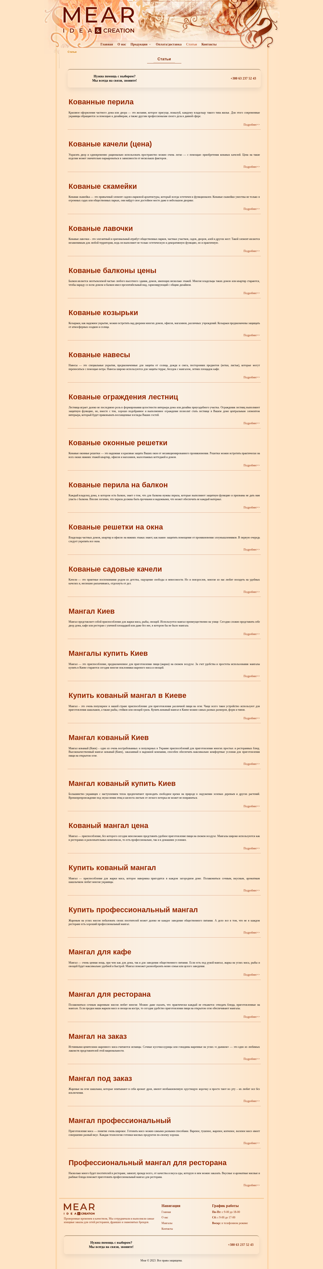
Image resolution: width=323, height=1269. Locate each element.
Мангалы (167, 1223)
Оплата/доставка (169, 44)
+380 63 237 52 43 (243, 78)
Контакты (209, 44)
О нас (122, 44)
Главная (106, 44)
